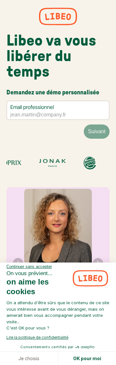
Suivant (96, 131)
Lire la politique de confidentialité (37, 337)
